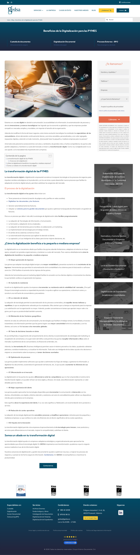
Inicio (8, 20)
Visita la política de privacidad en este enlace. (112, 110)
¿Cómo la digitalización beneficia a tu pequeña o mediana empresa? (29, 163)
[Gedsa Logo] (14, 6)
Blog (12, 20)
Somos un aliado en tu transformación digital (22, 166)
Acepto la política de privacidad (112, 107)
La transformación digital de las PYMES (20, 158)
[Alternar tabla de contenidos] (49, 155)
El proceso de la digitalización (19, 161)
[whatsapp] (11, 2)
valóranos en (69, 542)
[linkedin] (8, 2)
